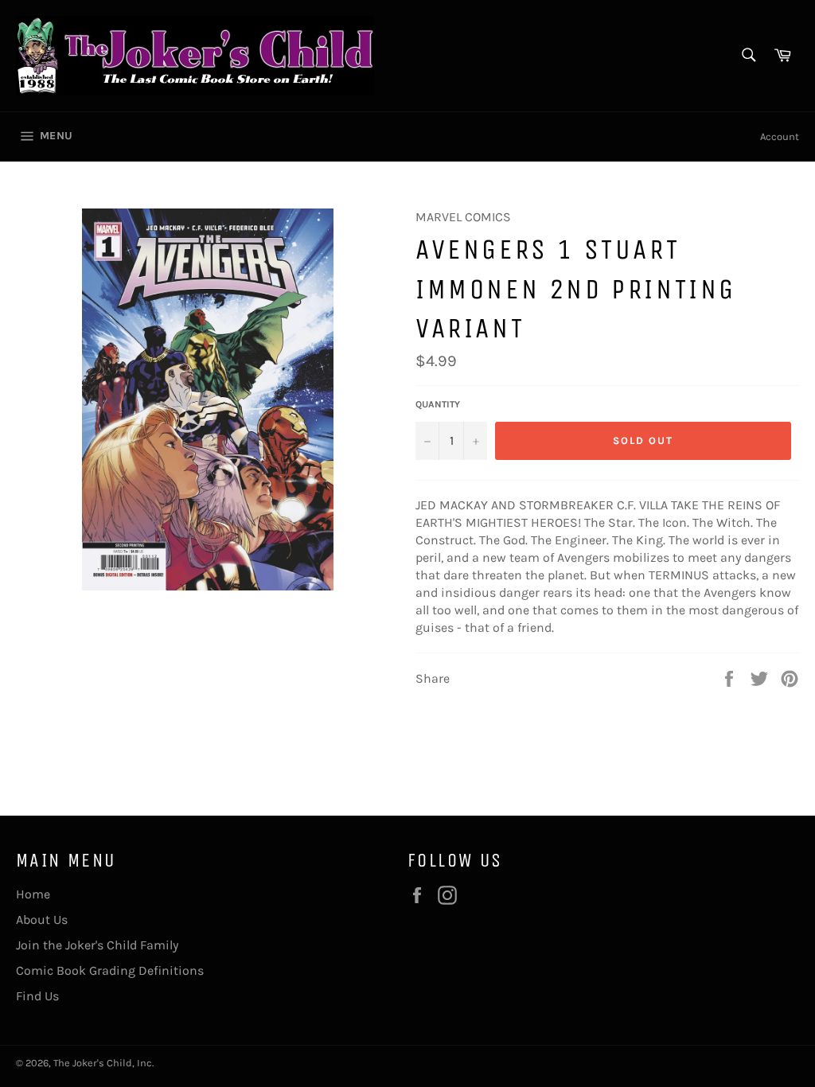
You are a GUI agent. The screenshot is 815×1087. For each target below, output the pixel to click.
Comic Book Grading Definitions (110, 970)
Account (779, 136)
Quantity (437, 404)
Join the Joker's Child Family (97, 945)
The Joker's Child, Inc (102, 1063)
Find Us (37, 995)
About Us (42, 919)
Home (33, 894)
